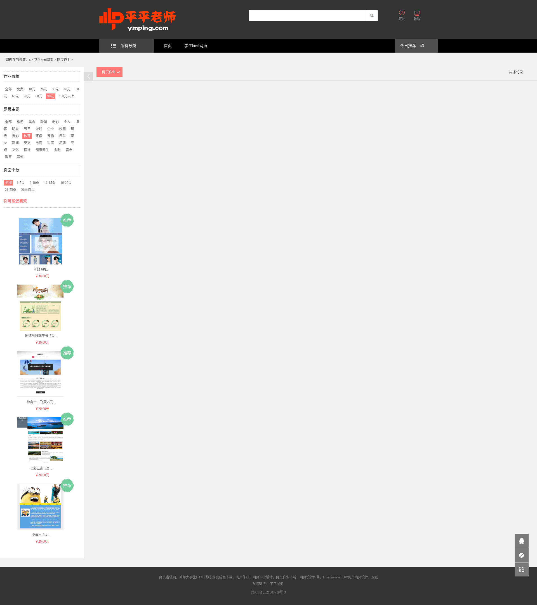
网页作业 (63, 60)
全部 (8, 89)
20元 (43, 89)
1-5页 (21, 183)
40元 (67, 89)
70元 (27, 96)
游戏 (39, 129)
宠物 (50, 136)
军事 (50, 143)
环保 (39, 136)
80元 (39, 96)
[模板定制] (522, 555)
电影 (55, 122)
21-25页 (10, 190)
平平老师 (276, 584)
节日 (27, 129)
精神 (27, 150)
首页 (168, 46)
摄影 (15, 136)
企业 (50, 129)
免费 (20, 89)
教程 (417, 19)
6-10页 (34, 183)
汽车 (62, 136)
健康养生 (42, 150)
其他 (20, 157)
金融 (57, 150)
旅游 (20, 122)
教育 (8, 157)
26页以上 (28, 190)
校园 (62, 129)
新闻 (15, 143)
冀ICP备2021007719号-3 (268, 592)
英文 (27, 143)
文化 (15, 150)
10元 (32, 89)
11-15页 (49, 183)
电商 (39, 143)
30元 (55, 89)
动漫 (43, 122)
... (41, 269)
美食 (32, 122)
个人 (67, 122)
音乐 (69, 150)
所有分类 (128, 46)
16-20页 (66, 183)
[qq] (522, 541)
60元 (15, 96)
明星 (15, 129)
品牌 (62, 143)
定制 (402, 19)
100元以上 (66, 96)
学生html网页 (195, 46)
